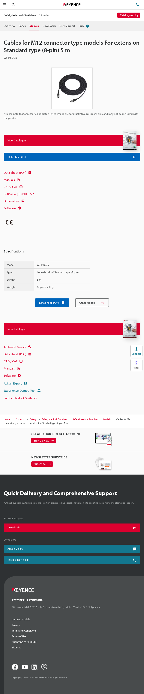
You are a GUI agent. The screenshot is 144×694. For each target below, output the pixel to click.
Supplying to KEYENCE (24, 642)
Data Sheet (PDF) (15, 172)
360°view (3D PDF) (16, 194)
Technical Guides (15, 347)
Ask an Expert (13, 383)
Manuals (9, 180)
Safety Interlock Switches (20, 398)
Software (10, 208)
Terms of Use (19, 636)
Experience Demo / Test (19, 390)
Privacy (16, 625)
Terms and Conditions (24, 630)
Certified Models (21, 619)
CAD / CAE (10, 187)
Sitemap (16, 647)
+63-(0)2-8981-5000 (18, 560)
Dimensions (11, 201)
